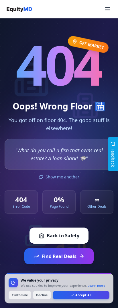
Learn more (96, 285)
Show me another (62, 177)
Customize (20, 295)
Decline (42, 295)
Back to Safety (63, 235)
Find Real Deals (59, 256)
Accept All (83, 295)
